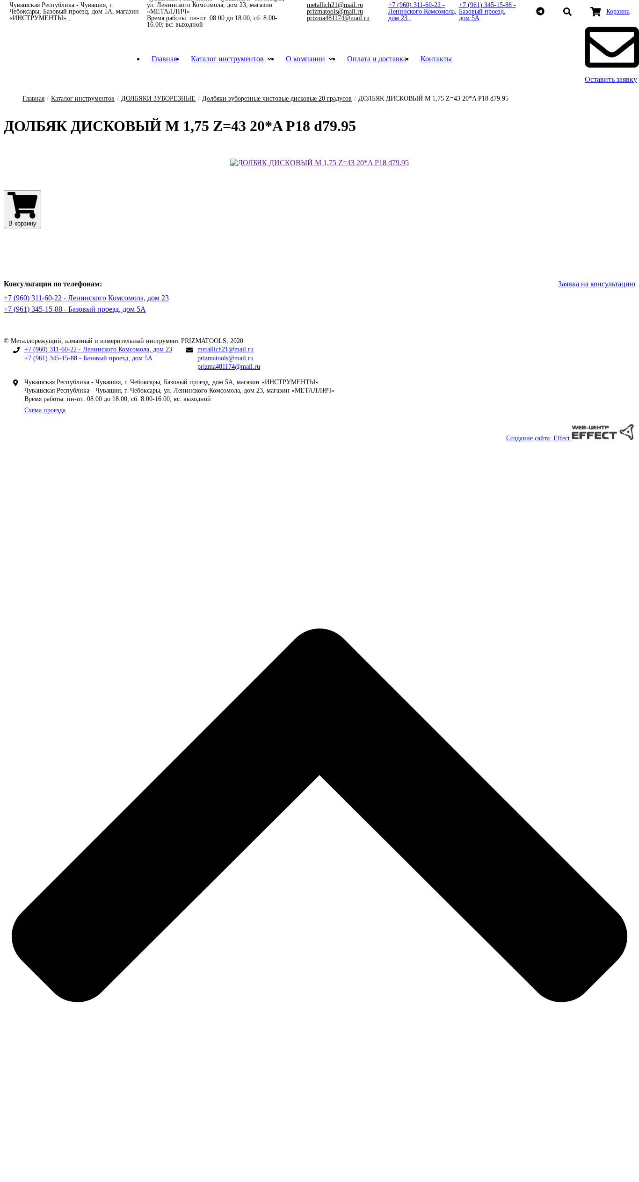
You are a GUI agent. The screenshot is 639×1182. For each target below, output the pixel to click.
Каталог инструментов (227, 59)
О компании (305, 59)
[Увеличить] (319, 163)
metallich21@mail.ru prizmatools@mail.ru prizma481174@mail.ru (338, 11)
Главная (164, 59)
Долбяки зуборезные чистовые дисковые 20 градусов (277, 98)
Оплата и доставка (377, 59)
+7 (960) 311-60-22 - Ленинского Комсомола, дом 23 (422, 11)
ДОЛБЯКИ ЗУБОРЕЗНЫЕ (158, 98)
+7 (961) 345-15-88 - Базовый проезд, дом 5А (487, 11)
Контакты (436, 59)
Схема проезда (44, 410)
